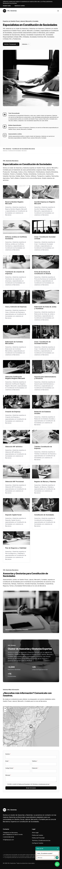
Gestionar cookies (20, 5)
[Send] (57, 857)
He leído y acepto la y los (28, 784)
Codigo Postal (9, 768)
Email (7, 761)
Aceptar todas (7, 5)
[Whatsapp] (57, 864)
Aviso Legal (35, 832)
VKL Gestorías (12, 11)
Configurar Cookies (37, 843)
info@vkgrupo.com (8, 839)
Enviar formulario (31, 788)
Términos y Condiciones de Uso (41, 784)
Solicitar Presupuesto (10, 44)
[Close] (57, 849)
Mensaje (8, 775)
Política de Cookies (37, 835)
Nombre (8, 754)
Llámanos (24, 44)
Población (35, 768)
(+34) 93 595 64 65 (8, 837)
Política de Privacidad (24, 784)
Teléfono (34, 761)
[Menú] (58, 11)
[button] (31, 726)
